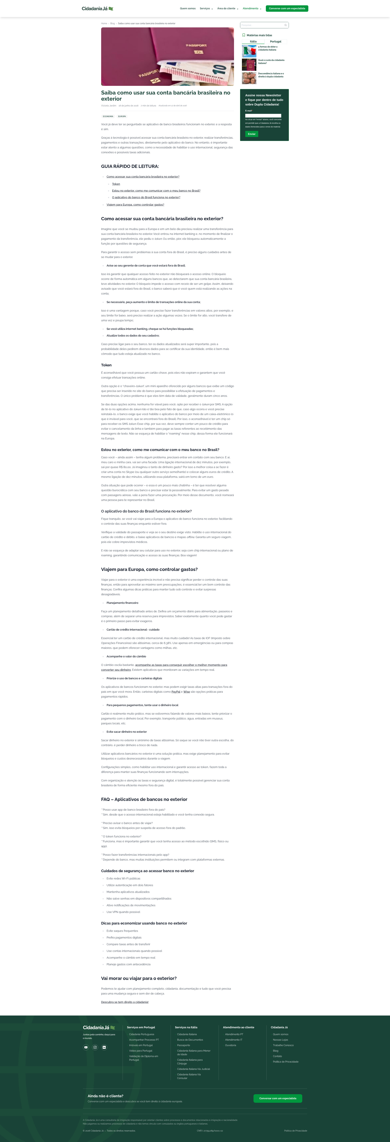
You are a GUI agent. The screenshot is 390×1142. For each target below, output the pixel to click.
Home (104, 23)
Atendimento (252, 8)
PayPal (176, 691)
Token (116, 184)
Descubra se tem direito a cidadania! (125, 1002)
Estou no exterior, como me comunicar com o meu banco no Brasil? (156, 190)
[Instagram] (95, 1047)
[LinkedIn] (104, 1047)
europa (122, 116)
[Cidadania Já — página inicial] (97, 8)
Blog (112, 23)
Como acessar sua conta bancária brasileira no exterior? (143, 176)
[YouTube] (86, 1047)
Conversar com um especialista (277, 1098)
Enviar (251, 134)
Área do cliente (228, 8)
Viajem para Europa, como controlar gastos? (135, 204)
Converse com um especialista (287, 8)
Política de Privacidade (295, 1131)
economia (108, 116)
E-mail (248, 110)
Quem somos (188, 8)
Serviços (206, 8)
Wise (186, 691)
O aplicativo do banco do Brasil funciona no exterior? (146, 197)
